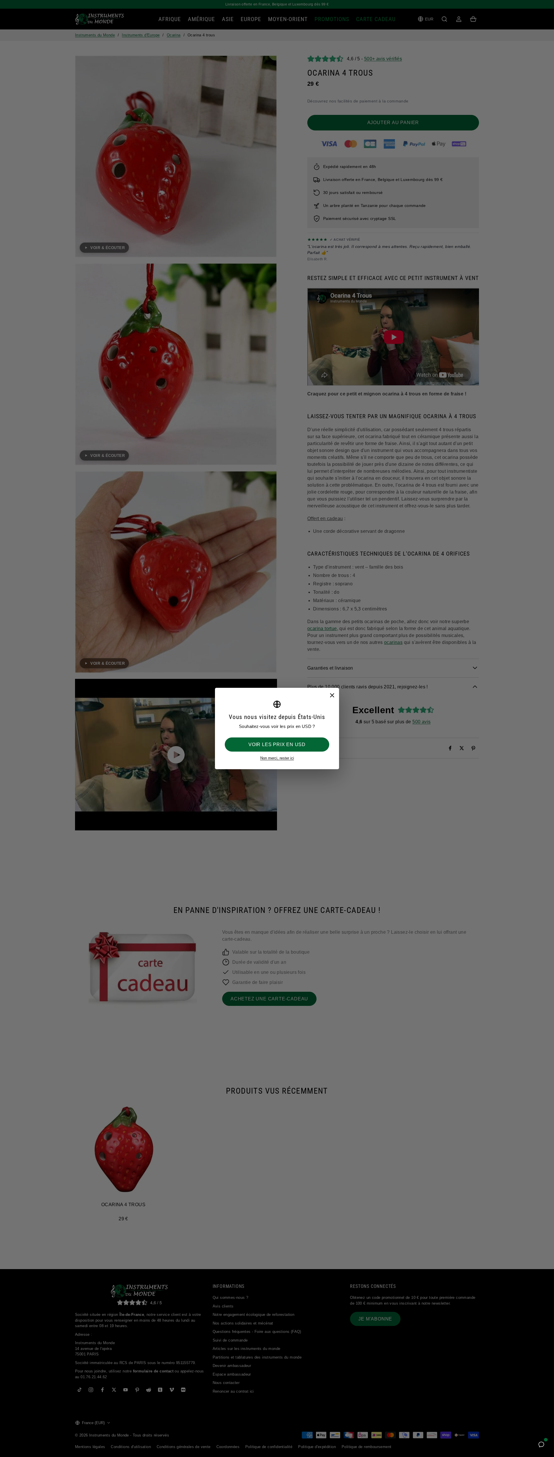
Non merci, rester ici (277, 758)
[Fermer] (331, 695)
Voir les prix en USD (277, 744)
